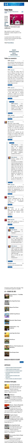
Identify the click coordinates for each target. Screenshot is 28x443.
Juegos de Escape (8, 11)
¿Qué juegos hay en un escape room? (14, 370)
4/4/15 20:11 (16, 103)
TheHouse (12, 394)
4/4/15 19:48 (11, 121)
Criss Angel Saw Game (15, 300)
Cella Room (12, 339)
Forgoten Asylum (14, 415)
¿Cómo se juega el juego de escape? (14, 367)
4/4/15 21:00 (12, 219)
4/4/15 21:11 (16, 236)
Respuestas (12, 101)
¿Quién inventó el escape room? (13, 369)
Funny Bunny (8, 9)
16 (22, 11)
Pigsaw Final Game (14, 307)
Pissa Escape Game (14, 352)
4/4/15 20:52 (11, 207)
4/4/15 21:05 (15, 229)
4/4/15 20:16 (16, 144)
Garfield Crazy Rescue (15, 313)
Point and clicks (15, 11)
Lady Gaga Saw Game (15, 333)
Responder (10, 67)
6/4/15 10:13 (14, 263)
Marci (9, 196)
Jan (8, 121)
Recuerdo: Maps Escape (15, 320)
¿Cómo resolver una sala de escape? (14, 378)
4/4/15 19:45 (12, 115)
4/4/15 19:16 (12, 60)
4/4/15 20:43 (12, 184)
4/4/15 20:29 (15, 157)
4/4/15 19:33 (12, 87)
